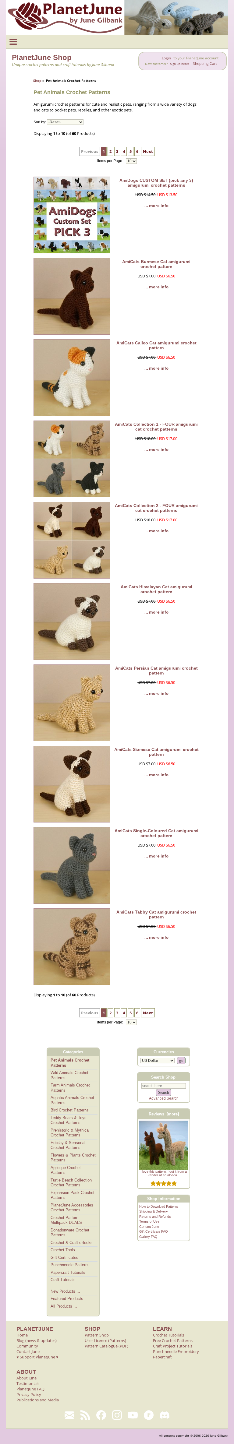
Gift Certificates (64, 1257)
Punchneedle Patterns (70, 1265)
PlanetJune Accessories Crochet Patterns (72, 1208)
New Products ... (65, 1291)
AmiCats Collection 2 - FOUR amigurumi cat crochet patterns (156, 508)
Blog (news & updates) (36, 1340)
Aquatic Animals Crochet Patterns (72, 1100)
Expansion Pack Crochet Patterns (72, 1195)
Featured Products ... (69, 1298)
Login (166, 58)
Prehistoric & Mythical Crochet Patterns (70, 1133)
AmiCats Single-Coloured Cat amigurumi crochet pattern (156, 833)
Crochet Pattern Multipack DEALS (66, 1220)
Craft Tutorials (63, 1279)
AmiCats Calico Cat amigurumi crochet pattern (156, 345)
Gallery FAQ (148, 1236)
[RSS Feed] (85, 1415)
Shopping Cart (205, 63)
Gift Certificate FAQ (153, 1231)
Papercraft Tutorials (68, 1272)
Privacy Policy (28, 1394)
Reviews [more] (164, 1114)
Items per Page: (110, 161)
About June (26, 1378)
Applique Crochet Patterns (66, 1170)
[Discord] (164, 1415)
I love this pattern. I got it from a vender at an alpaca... (163, 1173)
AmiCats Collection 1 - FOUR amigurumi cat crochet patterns (156, 426)
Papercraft (162, 1357)
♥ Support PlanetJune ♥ (37, 1357)
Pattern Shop (97, 1335)
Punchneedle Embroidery (176, 1351)
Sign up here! (179, 64)
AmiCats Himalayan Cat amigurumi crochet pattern (156, 589)
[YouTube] (133, 1415)
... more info (156, 205)
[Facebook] (101, 1415)
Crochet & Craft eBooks (72, 1242)
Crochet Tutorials (168, 1335)
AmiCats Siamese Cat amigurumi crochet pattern (156, 752)
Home (22, 1335)
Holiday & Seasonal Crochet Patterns (68, 1145)
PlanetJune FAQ (30, 1389)
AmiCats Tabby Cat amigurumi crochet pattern (156, 914)
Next (148, 151)
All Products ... (64, 1306)
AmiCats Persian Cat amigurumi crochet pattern (156, 670)
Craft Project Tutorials (172, 1346)
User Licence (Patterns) (105, 1340)
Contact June (149, 1226)
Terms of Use (149, 1221)
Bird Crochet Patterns (70, 1110)
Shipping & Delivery (153, 1211)
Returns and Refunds (155, 1216)
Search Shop (163, 1077)
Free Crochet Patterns (173, 1340)
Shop (37, 80)
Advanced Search (164, 1098)
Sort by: (40, 122)
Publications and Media (37, 1400)
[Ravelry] (149, 1415)
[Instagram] (117, 1415)
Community (27, 1346)
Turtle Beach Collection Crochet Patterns (71, 1183)
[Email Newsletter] (69, 1415)
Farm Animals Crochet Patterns (70, 1088)
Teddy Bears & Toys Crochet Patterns (69, 1120)
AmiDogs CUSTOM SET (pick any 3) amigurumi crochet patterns (156, 183)
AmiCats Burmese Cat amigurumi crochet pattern (156, 264)
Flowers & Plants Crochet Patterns (73, 1158)
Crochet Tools (63, 1250)
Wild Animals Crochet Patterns (69, 1075)
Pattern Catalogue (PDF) (106, 1346)
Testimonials (27, 1383)
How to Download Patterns (159, 1206)
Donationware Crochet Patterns (70, 1233)
